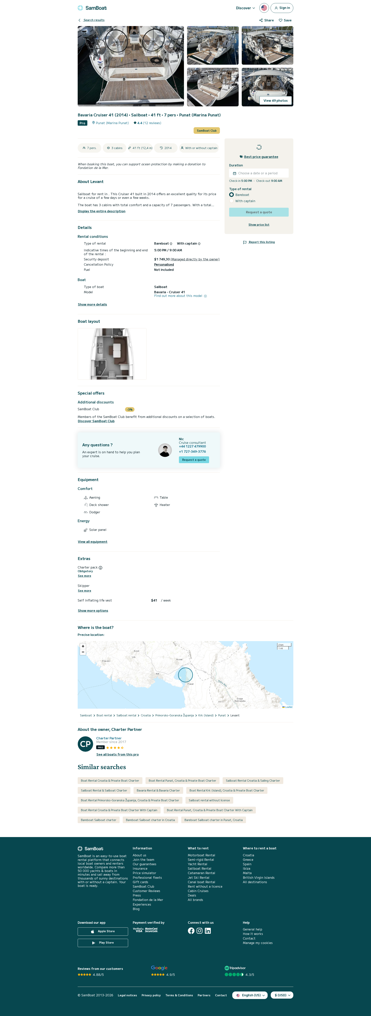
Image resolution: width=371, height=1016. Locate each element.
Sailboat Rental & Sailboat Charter (104, 790)
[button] (83, 646)
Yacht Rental (197, 864)
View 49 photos (276, 100)
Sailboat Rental (199, 868)
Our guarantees (144, 864)
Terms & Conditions (179, 995)
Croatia (248, 855)
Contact (249, 938)
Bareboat (242, 195)
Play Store (106, 942)
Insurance (140, 868)
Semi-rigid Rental (201, 859)
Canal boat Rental (201, 882)
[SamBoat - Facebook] (191, 930)
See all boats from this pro (117, 754)
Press (137, 895)
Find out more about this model (178, 295)
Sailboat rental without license (209, 800)
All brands (195, 900)
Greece (248, 859)
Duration (236, 165)
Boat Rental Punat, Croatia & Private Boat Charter (182, 780)
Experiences (142, 904)
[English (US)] (264, 8)
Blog (136, 909)
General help (252, 929)
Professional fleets (147, 877)
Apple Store (106, 931)
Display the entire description (101, 211)
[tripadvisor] (236, 968)
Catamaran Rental (201, 873)
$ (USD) (281, 995)
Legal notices (127, 995)
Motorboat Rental (201, 855)
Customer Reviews (146, 891)
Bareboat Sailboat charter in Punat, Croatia (214, 820)
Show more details (92, 304)
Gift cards (140, 882)
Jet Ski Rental (198, 877)
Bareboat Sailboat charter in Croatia (150, 820)
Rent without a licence (205, 886)
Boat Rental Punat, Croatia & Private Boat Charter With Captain (210, 810)
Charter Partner (109, 738)
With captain (245, 201)
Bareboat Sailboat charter (98, 820)
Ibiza (246, 868)
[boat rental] (92, 8)
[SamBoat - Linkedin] (207, 930)
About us (139, 855)
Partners (204, 995)
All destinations (255, 882)
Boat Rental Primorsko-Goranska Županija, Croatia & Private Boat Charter (130, 800)
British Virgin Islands (259, 877)
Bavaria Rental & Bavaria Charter (158, 790)
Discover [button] (243, 7)
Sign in (284, 7)
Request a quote (194, 460)
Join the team (143, 859)
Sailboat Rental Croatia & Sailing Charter (253, 780)
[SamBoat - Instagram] (199, 930)
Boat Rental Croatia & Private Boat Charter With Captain (119, 810)
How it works (253, 933)
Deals (192, 895)
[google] (159, 968)
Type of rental (240, 189)
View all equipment (92, 542)
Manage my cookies (258, 943)
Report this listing (261, 242)
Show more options (93, 610)
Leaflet (288, 706)
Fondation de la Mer (148, 900)
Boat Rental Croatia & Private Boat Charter (110, 780)
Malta (247, 873)
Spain (247, 864)
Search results (94, 20)
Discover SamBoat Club (96, 421)
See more (84, 576)
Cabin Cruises (198, 891)
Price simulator (144, 873)
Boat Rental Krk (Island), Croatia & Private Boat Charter (227, 790)
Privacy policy (151, 995)
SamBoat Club (207, 130)
